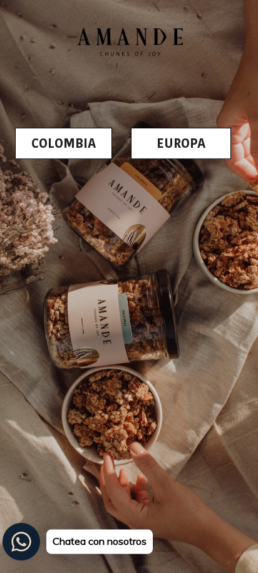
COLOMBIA (63, 143)
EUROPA (181, 143)
